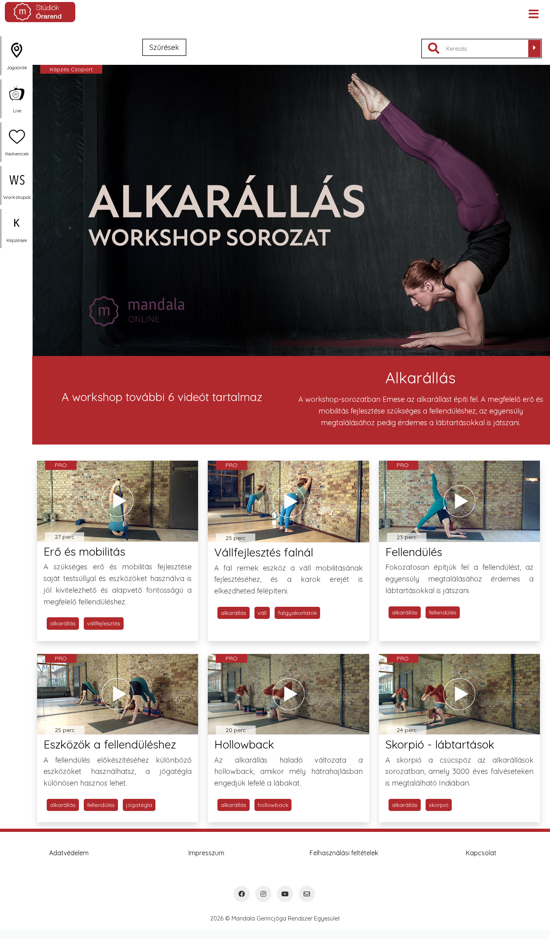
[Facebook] (242, 894)
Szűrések (164, 47)
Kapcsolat (481, 853)
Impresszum (206, 853)
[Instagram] (263, 894)
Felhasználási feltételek (344, 853)
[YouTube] (285, 894)
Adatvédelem (69, 853)
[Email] (307, 894)
